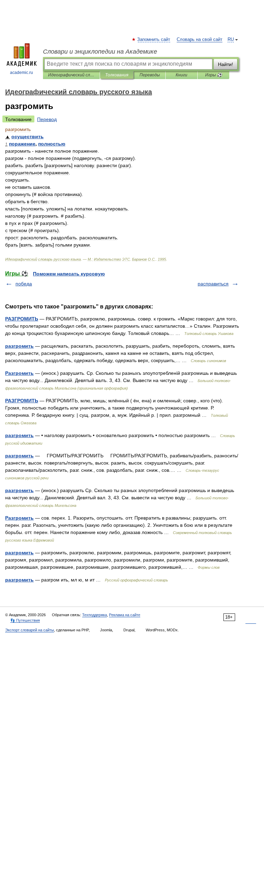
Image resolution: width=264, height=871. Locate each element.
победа (23, 283)
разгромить (19, 346)
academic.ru (21, 72)
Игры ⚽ (213, 75)
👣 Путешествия (25, 620)
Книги (181, 75)
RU (231, 39)
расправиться (213, 283)
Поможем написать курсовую (69, 273)
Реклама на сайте (124, 615)
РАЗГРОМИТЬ (21, 319)
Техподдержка (94, 615)
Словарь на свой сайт (199, 39)
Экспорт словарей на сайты (29, 630)
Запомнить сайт (154, 39)
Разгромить (19, 373)
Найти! (225, 64)
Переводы (150, 75)
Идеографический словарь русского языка (71, 75)
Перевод (47, 119)
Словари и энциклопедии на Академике (100, 51)
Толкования (116, 75)
